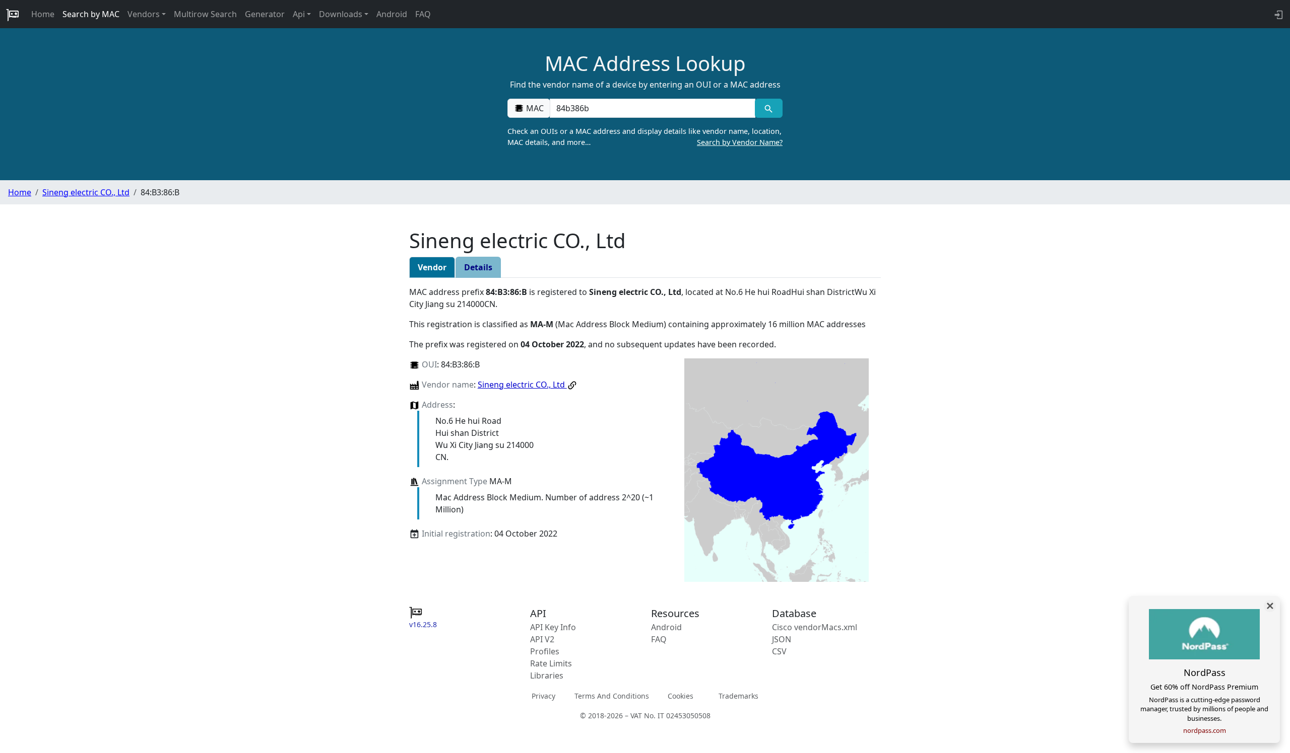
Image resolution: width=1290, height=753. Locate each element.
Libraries (546, 675)
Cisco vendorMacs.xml (814, 627)
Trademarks (738, 696)
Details (478, 267)
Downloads (340, 14)
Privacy (543, 696)
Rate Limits (551, 663)
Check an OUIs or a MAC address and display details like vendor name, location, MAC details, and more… (645, 136)
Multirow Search (205, 14)
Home (42, 14)
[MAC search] (769, 108)
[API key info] (1277, 14)
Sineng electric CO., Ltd (86, 192)
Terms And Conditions (611, 696)
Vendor (432, 267)
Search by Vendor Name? (740, 142)
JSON (781, 639)
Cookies (680, 696)
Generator (265, 14)
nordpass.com (1204, 730)
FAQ (423, 14)
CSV (779, 651)
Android (391, 14)
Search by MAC (90, 14)
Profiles (544, 651)
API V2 (542, 639)
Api (299, 14)
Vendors (143, 14)
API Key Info (553, 627)
